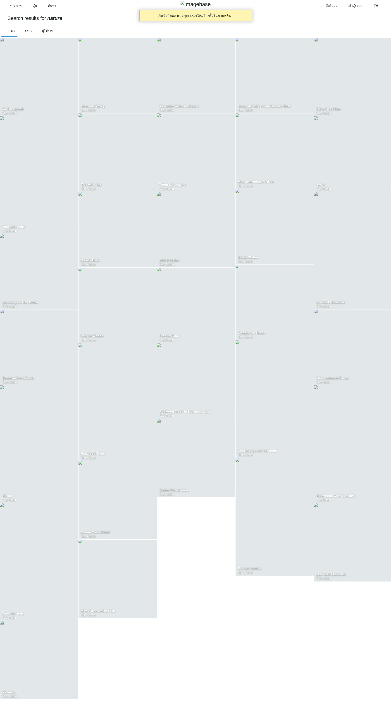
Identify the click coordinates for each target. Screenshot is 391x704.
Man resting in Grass (332, 378)
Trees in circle (13, 613)
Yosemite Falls (13, 226)
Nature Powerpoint (173, 490)
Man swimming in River (256, 181)
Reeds (7, 495)
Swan (320, 184)
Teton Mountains (172, 184)
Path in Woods (92, 336)
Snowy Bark (90, 260)
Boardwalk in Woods (18, 378)
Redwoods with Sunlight (335, 495)
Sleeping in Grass (251, 333)
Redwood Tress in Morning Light (184, 411)
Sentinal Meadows (330, 302)
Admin (12, 113)
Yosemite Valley (93, 106)
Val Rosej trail (12, 109)
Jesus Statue (248, 257)
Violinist (8, 692)
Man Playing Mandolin (98, 611)
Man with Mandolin (331, 574)
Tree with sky (91, 184)
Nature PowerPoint (95, 532)
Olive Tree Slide (328, 109)
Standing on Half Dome (20, 302)
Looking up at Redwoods (257, 450)
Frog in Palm (169, 336)
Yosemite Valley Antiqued (178, 106)
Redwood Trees (93, 453)
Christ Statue (169, 260)
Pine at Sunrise (249, 568)
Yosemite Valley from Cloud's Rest (264, 106)
